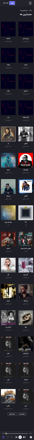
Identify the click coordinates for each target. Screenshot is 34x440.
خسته (8, 301)
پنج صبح (25, 170)
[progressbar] (17, 433)
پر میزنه (8, 196)
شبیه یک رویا (8, 222)
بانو (26, 327)
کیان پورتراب (25, 41)
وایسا (8, 65)
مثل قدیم (25, 353)
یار (8, 143)
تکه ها (8, 38)
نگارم (8, 406)
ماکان (25, 251)
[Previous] (16, 437)
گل (8, 275)
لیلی (8, 380)
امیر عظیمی (8, 251)
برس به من (26, 38)
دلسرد (25, 65)
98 (26, 222)
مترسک (26, 380)
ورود (12, 3)
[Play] (24, 437)
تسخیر (8, 248)
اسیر (26, 406)
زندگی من (8, 327)
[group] (17, 436)
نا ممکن (26, 91)
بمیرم (8, 170)
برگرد (8, 91)
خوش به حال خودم (26, 248)
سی (8, 117)
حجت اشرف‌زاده (8, 409)
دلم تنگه (26, 301)
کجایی (25, 143)
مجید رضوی (26, 146)
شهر (8, 353)
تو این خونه (26, 117)
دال (26, 225)
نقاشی (25, 196)
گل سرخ (26, 275)
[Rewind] (20, 437)
